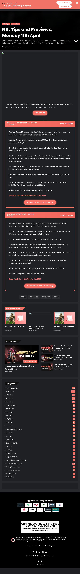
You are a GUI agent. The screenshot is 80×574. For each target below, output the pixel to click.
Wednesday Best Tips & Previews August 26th (63, 347)
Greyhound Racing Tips (14, 463)
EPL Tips (9, 412)
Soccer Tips (10, 439)
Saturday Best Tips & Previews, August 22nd (63, 356)
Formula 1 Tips (11, 473)
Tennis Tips (10, 409)
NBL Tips (6, 24)
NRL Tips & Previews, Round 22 (64, 327)
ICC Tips (9, 450)
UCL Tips (9, 422)
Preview (46, 297)
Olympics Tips (11, 453)
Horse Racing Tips (12, 388)
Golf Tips (9, 436)
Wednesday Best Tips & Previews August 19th (63, 365)
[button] (77, 3)
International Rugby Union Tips (16, 460)
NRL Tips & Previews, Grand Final (15, 327)
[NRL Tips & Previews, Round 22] (64, 318)
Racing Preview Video (13, 467)
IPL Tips (9, 446)
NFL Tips (9, 419)
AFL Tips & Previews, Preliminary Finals (36, 327)
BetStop (28, 546)
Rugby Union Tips (12, 457)
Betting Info (10, 477)
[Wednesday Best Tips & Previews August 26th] (47, 349)
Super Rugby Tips (12, 443)
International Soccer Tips (14, 429)
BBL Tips (9, 433)
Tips (57, 297)
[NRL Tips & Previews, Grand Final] (15, 318)
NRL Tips (9, 402)
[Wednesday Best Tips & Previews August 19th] (47, 367)
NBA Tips (9, 395)
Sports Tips (15, 24)
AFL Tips (9, 398)
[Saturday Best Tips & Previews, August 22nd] (47, 358)
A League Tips (11, 405)
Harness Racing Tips (13, 470)
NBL (23, 297)
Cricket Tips (10, 426)
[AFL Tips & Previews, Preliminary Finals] (40, 318)
